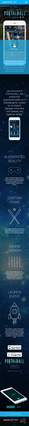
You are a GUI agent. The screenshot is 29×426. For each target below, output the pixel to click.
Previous (5, 128)
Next (23, 128)
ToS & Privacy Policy (14, 422)
